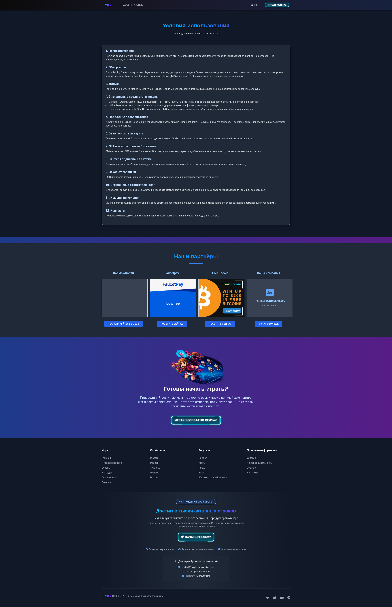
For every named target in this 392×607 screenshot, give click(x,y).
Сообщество (109, 477)
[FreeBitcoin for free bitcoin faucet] (221, 298)
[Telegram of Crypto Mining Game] (288, 598)
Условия (251, 457)
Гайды (202, 467)
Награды (107, 472)
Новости (203, 457)
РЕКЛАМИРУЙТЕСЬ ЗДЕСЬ (123, 323)
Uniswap (213, 105)
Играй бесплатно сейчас (196, 420)
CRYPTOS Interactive (130, 596)
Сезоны (106, 467)
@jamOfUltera (203, 576)
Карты (202, 462)
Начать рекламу (198, 537)
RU (255, 5)
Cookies (251, 467)
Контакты (252, 472)
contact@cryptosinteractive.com (197, 567)
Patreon (154, 462)
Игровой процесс (112, 462)
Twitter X (155, 467)
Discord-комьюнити (168, 215)
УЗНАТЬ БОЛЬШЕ (269, 323)
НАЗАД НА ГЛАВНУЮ (132, 5)
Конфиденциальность (259, 462)
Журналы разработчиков (212, 477)
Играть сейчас (277, 5)
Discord (154, 457)
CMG (106, 5)
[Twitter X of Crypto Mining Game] (267, 598)
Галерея (106, 482)
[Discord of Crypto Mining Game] (275, 598)
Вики (201, 472)
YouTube (154, 472)
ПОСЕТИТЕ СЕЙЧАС (171, 323)
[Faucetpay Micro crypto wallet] (173, 298)
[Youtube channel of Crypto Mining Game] (282, 598)
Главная (106, 457)
